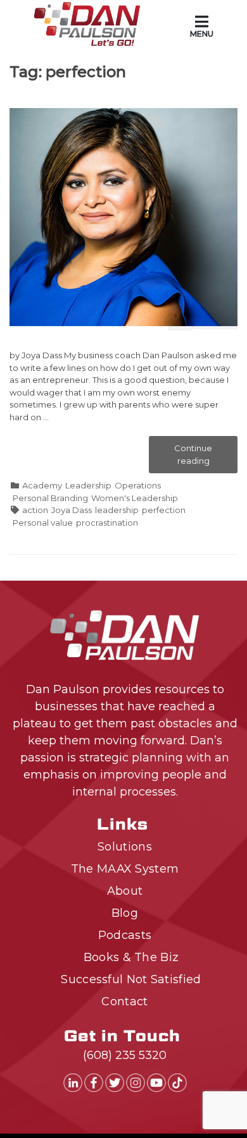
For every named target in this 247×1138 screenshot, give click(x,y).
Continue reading (202, 458)
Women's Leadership (134, 498)
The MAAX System (125, 869)
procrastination (107, 523)
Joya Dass (71, 510)
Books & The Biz (131, 957)
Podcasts (124, 935)
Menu (201, 34)
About (125, 891)
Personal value (43, 523)
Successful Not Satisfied (131, 979)
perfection (164, 510)
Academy (42, 485)
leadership (117, 510)
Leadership (88, 485)
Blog (124, 913)
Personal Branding (50, 498)
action (35, 510)
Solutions (125, 847)
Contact (124, 1001)
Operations (138, 485)
